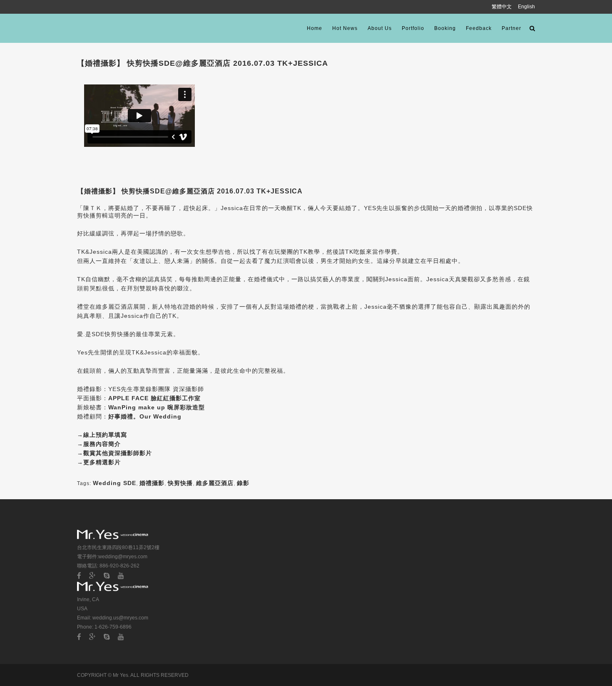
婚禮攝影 (151, 483)
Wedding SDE (114, 483)
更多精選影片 (102, 462)
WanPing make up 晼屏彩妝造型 (156, 407)
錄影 (243, 483)
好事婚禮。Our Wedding (145, 416)
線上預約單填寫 (105, 434)
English (526, 7)
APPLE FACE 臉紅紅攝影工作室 (154, 398)
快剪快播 (180, 483)
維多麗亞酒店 (215, 483)
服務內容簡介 (102, 444)
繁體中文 (502, 7)
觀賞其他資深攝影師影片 (117, 453)
